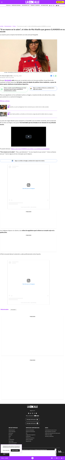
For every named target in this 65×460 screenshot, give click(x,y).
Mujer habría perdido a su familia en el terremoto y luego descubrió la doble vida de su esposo (30, 114)
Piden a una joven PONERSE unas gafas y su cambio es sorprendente (30, 149)
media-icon (32, 458)
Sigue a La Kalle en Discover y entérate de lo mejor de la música (43, 88)
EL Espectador (11, 439)
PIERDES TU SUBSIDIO (35, 5)
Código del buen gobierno (30, 434)
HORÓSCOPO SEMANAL (16, 5)
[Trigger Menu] (2, 2)
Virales (14, 26)
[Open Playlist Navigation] (63, 458)
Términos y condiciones (49, 436)
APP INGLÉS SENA (44, 5)
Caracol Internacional (13, 442)
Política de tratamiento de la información (52, 433)
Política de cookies (48, 434)
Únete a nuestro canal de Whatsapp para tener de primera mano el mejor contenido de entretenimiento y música (15, 89)
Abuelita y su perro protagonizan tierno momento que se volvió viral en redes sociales (29, 107)
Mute (52, 458)
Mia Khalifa (8, 80)
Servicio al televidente (30, 430)
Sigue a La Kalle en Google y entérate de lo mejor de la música (29, 160)
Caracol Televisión (12, 431)
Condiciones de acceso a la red (50, 430)
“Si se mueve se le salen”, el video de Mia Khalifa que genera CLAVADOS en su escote (34, 26)
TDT (26, 433)
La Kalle (1, 26)
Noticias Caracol (12, 430)
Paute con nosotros (29, 439)
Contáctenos (28, 436)
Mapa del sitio (28, 441)
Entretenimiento (8, 26)
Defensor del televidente (30, 431)
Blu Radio (10, 434)
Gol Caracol (11, 433)
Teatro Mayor (11, 441)
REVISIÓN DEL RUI (25, 5)
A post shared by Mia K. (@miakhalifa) (28, 207)
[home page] (32, 2)
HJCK (10, 436)
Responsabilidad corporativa (50, 431)
